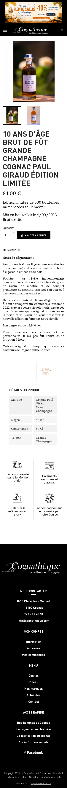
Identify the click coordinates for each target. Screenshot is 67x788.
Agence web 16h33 (41, 783)
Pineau (33, 682)
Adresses (33, 648)
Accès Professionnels (34, 742)
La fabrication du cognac (33, 736)
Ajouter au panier (36, 235)
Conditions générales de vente (45, 776)
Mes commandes (33, 655)
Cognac (33, 675)
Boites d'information (16, 776)
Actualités (34, 695)
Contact (33, 702)
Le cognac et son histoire (33, 729)
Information (33, 642)
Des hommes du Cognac (33, 723)
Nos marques (33, 688)
